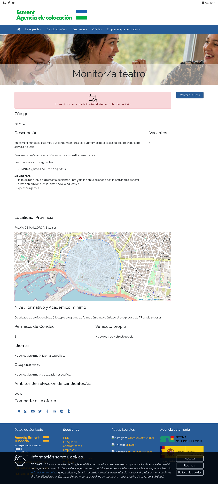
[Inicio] (51, 14)
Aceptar (190, 458)
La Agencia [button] (32, 29)
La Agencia (70, 441)
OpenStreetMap (153, 299)
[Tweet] (40, 411)
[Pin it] (61, 411)
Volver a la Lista (190, 95)
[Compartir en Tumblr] (69, 411)
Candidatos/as (72, 446)
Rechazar (190, 465)
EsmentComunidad (140, 451)
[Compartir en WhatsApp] (25, 411)
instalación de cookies (44, 472)
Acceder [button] (208, 3)
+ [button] (19, 237)
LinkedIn (131, 444)
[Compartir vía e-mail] (33, 411)
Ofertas (97, 29)
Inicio (66, 437)
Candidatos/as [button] (55, 29)
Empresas (69, 450)
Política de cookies (190, 472)
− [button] (19, 242)
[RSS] (4, 3)
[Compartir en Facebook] (47, 411)
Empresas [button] (79, 29)
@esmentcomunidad (141, 437)
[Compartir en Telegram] (18, 411)
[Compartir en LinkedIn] (54, 411)
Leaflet (140, 299)
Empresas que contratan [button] (122, 29)
